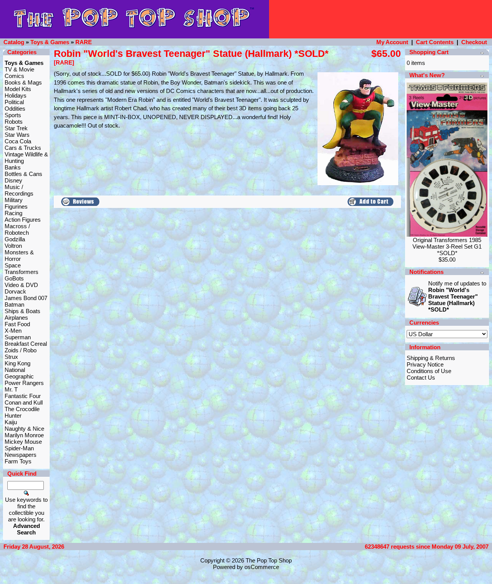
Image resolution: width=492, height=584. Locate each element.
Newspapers (21, 454)
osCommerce (261, 567)
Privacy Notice (425, 364)
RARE (83, 42)
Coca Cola (18, 141)
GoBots (14, 278)
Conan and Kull (24, 402)
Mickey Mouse (23, 441)
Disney (13, 180)
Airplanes (16, 317)
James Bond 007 (26, 298)
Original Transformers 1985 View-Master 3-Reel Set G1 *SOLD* (447, 246)
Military (14, 200)
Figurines (16, 206)
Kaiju (11, 422)
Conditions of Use (429, 371)
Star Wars (17, 134)
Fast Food (17, 324)
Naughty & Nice (24, 428)
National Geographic (19, 373)
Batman (14, 304)
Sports (13, 115)
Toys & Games (49, 42)
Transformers (21, 272)
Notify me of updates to (457, 296)
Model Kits (18, 89)
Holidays (16, 95)
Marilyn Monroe (24, 435)
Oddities (15, 108)
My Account (392, 42)
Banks (13, 167)
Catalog (13, 42)
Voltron (13, 245)
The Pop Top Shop (269, 560)
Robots (14, 121)
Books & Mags (23, 82)
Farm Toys (18, 461)
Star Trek (16, 128)
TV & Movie (19, 69)
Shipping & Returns (431, 358)
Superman (18, 337)
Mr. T (11, 389)
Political (14, 102)
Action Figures (23, 219)
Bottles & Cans (23, 174)
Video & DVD (21, 285)
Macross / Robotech (17, 229)
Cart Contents (435, 42)
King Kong (17, 363)
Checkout (474, 42)
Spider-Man (19, 448)
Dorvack (15, 291)
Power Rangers (24, 383)
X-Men (13, 330)
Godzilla (15, 239)
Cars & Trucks (23, 147)
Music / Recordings (19, 190)
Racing (13, 213)
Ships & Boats (22, 311)
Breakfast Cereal (26, 343)
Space (13, 265)
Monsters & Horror (19, 255)
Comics (14, 76)
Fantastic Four (23, 396)
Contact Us (421, 377)
